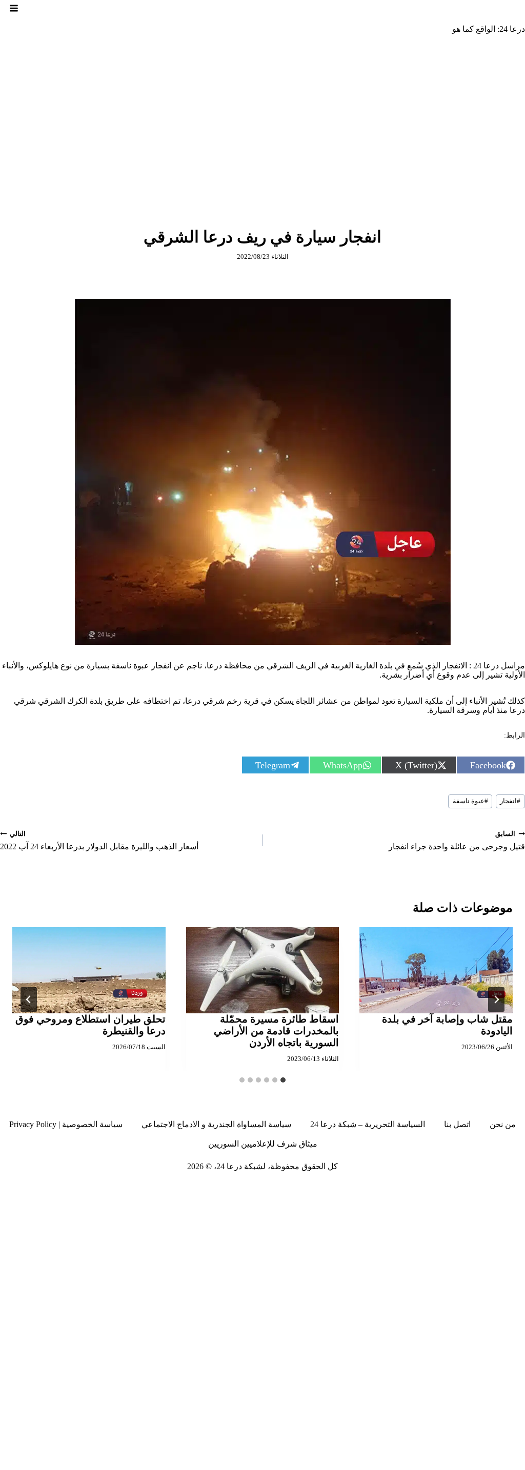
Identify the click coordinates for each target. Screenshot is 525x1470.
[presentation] (436, 970)
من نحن (503, 1124)
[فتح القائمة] (14, 8)
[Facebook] (517, 1187)
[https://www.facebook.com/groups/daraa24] (441, 1187)
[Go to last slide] (496, 999)
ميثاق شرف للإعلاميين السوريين (262, 1143)
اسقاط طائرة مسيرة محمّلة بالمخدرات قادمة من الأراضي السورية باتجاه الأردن (276, 1030)
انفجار (510, 801)
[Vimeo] (384, 1187)
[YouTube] (403, 1187)
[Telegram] (422, 1187)
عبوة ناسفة (470, 801)
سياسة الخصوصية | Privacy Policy (66, 1124)
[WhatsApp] (366, 1187)
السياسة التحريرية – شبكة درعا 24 (367, 1124)
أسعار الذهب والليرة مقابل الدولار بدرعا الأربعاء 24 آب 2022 (99, 840)
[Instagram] (479, 1187)
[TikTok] (460, 1187)
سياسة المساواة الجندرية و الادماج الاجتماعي (216, 1124)
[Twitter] (498, 1187)
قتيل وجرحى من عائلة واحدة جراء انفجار (457, 840)
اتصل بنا (457, 1124)
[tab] (283, 1080)
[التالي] (29, 999)
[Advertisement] (262, 119)
